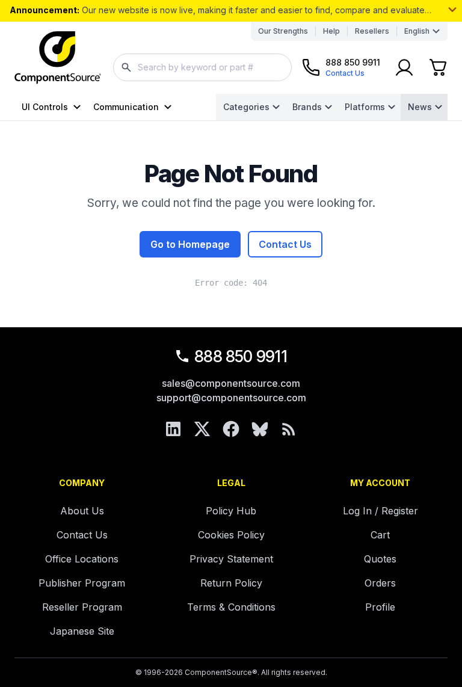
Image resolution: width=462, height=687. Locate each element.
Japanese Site (82, 631)
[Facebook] (231, 429)
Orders (380, 583)
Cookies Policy (231, 535)
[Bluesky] (260, 429)
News (420, 107)
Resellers (372, 30)
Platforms (365, 107)
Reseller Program (82, 607)
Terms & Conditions (231, 607)
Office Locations (82, 559)
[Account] (404, 67)
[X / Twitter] (202, 429)
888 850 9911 (240, 356)
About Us (82, 511)
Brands (307, 107)
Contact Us (285, 244)
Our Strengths (283, 30)
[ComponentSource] (57, 58)
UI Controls (45, 107)
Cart (380, 535)
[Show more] (452, 9)
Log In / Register (380, 511)
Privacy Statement (231, 559)
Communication (126, 107)
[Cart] (438, 67)
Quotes (380, 559)
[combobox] (202, 67)
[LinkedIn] (173, 429)
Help (331, 30)
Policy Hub (231, 511)
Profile (380, 607)
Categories (246, 107)
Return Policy (231, 583)
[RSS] (288, 429)
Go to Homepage (190, 244)
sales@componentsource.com (231, 383)
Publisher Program (81, 583)
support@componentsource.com (231, 398)
